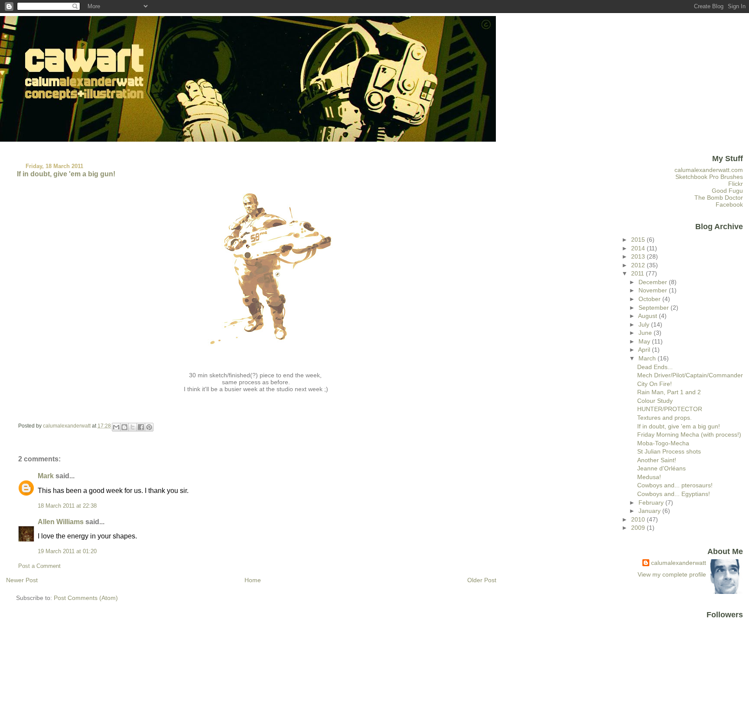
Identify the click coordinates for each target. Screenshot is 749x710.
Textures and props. (664, 417)
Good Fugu (727, 190)
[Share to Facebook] (141, 427)
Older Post (481, 580)
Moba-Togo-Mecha (663, 443)
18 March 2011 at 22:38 (67, 506)
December (653, 282)
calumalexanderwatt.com (708, 169)
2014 (639, 248)
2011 (638, 273)
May (645, 341)
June (646, 332)
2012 (639, 265)
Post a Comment (39, 566)
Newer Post (22, 580)
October (650, 298)
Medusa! (649, 476)
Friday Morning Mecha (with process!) (689, 434)
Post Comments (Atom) (86, 597)
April (645, 349)
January (650, 510)
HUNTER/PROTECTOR (669, 408)
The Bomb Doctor (718, 197)
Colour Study (655, 400)
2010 (639, 519)
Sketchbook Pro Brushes (709, 176)
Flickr (735, 183)
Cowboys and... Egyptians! (673, 493)
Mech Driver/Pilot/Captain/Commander (690, 375)
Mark (46, 476)
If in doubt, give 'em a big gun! (678, 426)
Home (252, 580)
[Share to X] (132, 427)
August (648, 315)
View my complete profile (672, 574)
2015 (639, 239)
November (653, 290)
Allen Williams (61, 521)
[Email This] (116, 427)
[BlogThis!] (124, 427)
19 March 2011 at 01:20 (67, 551)
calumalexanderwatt (678, 562)
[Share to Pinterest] (149, 427)
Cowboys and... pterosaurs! (675, 485)
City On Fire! (654, 383)
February (651, 502)
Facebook (729, 204)
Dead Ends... (655, 366)
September (654, 307)
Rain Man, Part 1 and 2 (669, 392)
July (644, 324)
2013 (639, 256)
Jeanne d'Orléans (661, 468)
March (648, 358)
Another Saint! (656, 460)
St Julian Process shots (669, 451)
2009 (639, 527)
